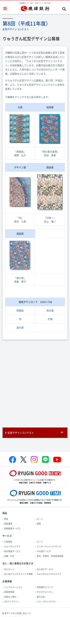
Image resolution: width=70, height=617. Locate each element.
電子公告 (41, 596)
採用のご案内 (10, 596)
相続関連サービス (12, 528)
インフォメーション (13, 587)
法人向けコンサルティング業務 (18, 574)
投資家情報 (9, 592)
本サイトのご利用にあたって (18, 613)
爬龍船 (20, 310)
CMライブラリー (11, 601)
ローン (40, 518)
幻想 (50, 319)
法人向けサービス (45, 569)
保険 (39, 523)
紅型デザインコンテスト (21, 432)
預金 (6, 518)
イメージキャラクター (47, 601)
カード (40, 541)
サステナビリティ (45, 592)
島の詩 (20, 327)
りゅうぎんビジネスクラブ (49, 574)
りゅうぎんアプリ (12, 546)
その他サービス (44, 551)
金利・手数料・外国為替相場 (50, 556)
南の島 (50, 310)
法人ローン (9, 569)
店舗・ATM (9, 556)
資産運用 (8, 523)
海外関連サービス (12, 551)
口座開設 (8, 541)
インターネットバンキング (49, 546)
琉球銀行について (45, 587)
